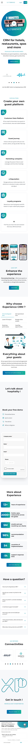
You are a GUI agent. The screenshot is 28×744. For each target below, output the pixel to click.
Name (5, 444)
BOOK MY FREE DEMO (10, 474)
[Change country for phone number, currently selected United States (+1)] (6, 462)
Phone (6, 459)
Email (5, 451)
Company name (8, 436)
